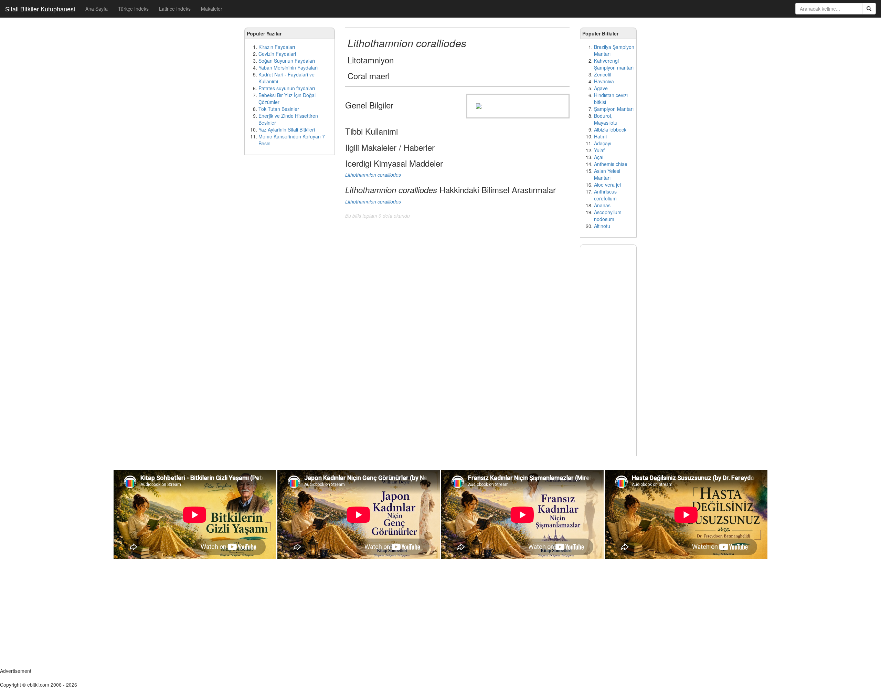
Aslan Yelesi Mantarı (607, 174)
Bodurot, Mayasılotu (605, 119)
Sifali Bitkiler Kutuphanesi (40, 8)
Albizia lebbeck (610, 129)
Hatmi (600, 136)
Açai (598, 157)
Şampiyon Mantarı (614, 108)
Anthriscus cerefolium (605, 195)
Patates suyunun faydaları (286, 88)
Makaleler (211, 8)
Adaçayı (602, 143)
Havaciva (604, 81)
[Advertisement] (289, 265)
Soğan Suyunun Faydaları (286, 60)
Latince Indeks (175, 8)
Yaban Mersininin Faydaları (288, 67)
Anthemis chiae (610, 163)
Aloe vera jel (607, 184)
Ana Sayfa (96, 8)
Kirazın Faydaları (276, 46)
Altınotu (602, 225)
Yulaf (599, 150)
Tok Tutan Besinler (278, 108)
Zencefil (602, 74)
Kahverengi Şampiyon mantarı (614, 64)
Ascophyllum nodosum (608, 215)
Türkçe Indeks (133, 8)
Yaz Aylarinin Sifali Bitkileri (286, 129)
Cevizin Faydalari (277, 53)
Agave (601, 88)
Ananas (602, 205)
